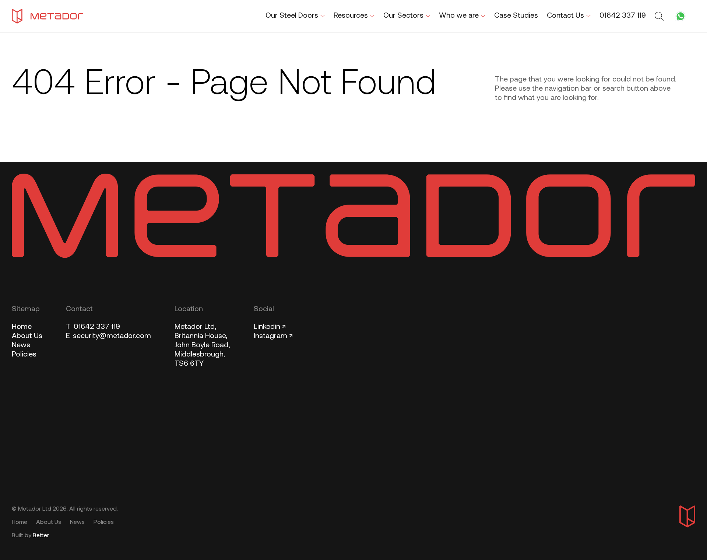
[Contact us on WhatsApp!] (680, 16)
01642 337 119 (93, 327)
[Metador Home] (47, 16)
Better (41, 536)
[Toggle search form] (660, 16)
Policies (24, 354)
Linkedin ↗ (270, 327)
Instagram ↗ (273, 336)
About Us (27, 336)
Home (22, 327)
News (21, 345)
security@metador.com (108, 336)
